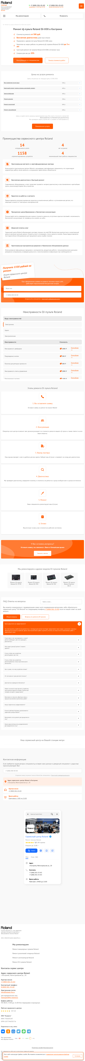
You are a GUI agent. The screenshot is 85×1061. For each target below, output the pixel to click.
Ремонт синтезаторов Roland (23, 958)
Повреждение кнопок (12, 356)
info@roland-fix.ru (8, 992)
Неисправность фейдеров (13, 349)
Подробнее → (74, 348)
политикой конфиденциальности (51, 299)
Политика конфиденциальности (42, 1048)
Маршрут (33, 850)
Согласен (77, 1056)
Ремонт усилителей (9, 104)
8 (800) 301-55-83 (8, 987)
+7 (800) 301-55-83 (38, 5)
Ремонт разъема (8, 99)
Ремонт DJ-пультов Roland (22, 962)
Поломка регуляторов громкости (15, 364)
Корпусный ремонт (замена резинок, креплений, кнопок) (19, 88)
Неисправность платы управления (16, 371)
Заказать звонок (42, 553)
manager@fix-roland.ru (9, 997)
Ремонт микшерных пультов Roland (25, 949)
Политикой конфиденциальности (60, 775)
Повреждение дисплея (12, 379)
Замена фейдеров (9, 93)
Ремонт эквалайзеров (10, 110)
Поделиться (3, 1031)
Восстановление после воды (11, 82)
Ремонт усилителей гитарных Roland (25, 953)
